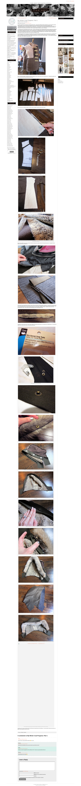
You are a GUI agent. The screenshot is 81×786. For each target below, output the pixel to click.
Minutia (9, 88)
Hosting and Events (11, 81)
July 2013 (9, 115)
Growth (9, 78)
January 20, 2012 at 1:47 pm (22, 739)
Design (9, 70)
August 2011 (10, 129)
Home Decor (10, 80)
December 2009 (10, 145)
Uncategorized (10, 98)
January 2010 (10, 144)
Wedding (9, 101)
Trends (9, 97)
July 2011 (9, 130)
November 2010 (10, 136)
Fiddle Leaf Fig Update (11, 44)
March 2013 (9, 117)
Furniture (9, 76)
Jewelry (9, 84)
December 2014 (10, 105)
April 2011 (9, 132)
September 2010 (10, 138)
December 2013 (10, 110)
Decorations (9, 69)
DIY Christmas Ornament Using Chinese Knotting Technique (11, 37)
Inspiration (9, 83)
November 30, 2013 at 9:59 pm (22, 753)
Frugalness (9, 75)
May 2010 (9, 140)
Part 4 (30, 23)
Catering (9, 66)
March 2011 (9, 133)
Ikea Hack (9, 82)
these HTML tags (25, 771)
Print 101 (9, 93)
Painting (9, 90)
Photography (10, 91)
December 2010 (10, 135)
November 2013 (10, 111)
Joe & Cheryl (40, 784)
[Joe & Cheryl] (40, 10)
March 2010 (9, 142)
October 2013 (10, 112)
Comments (72, 1)
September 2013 (10, 113)
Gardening (9, 77)
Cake (8, 65)
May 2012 (9, 121)
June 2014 (9, 107)
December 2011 (10, 125)
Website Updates (10, 100)
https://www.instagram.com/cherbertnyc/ (64, 42)
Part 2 (26, 23)
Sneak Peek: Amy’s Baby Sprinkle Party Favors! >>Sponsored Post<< (11, 41)
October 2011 (10, 127)
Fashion (9, 73)
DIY (8, 71)
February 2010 (10, 143)
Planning (9, 92)
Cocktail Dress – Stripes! (11, 58)
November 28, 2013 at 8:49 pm (22, 743)
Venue (9, 99)
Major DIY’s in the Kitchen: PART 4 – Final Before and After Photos (12, 48)
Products (9, 94)
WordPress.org (61, 82)
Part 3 (28, 23)
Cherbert (9, 67)
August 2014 (10, 106)
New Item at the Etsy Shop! (12, 42)
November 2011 (10, 126)
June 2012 (9, 120)
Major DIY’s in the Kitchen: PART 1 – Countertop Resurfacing (12, 55)
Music (9, 89)
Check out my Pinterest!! (61, 46)
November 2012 (10, 118)
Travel (9, 96)
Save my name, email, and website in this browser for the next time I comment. (32, 777)
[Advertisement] (11, 172)
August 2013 (10, 114)
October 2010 (10, 137)
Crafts (9, 68)
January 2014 (10, 109)
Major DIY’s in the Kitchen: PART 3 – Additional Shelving (12, 51)
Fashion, (22, 732)
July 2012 (9, 119)
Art (8, 63)
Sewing (25, 732)
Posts (68, 1)
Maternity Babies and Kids (12, 86)
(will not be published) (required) (40, 774)
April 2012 (9, 122)
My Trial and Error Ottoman (12, 43)
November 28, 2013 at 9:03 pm (22, 748)
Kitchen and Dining (11, 85)
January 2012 (10, 124)
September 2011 (10, 128)
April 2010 (9, 141)
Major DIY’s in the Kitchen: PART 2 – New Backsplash (12, 53)
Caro (19, 738)
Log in (59, 80)
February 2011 (10, 134)
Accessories (9, 62)
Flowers (9, 74)
